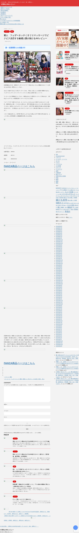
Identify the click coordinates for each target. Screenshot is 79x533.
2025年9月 (59, 245)
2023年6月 (59, 290)
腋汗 (66, 207)
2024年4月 (59, 273)
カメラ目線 (69, 192)
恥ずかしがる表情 (32, 379)
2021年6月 (59, 331)
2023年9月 (59, 285)
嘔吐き (65, 197)
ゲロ (75, 192)
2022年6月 (59, 310)
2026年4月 (59, 233)
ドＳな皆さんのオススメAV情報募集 (10, 20)
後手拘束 (66, 203)
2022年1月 (59, 319)
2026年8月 (59, 226)
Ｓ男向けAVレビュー (8, 4)
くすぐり (6, 377)
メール (6, 410)
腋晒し (63, 207)
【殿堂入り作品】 (5, 9)
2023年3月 (59, 295)
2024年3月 (59, 275)
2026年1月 (59, 238)
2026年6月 (59, 229)
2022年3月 (59, 315)
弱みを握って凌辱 (72, 200)
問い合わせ (3, 19)
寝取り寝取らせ (24, 379)
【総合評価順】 (4, 10)
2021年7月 (59, 329)
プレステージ (74, 196)
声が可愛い (70, 197)
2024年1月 (59, 278)
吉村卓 (61, 197)
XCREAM (64, 188)
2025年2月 (59, 256)
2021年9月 (59, 326)
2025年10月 (59, 243)
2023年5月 (59, 292)
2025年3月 (59, 255)
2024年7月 (59, 268)
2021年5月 (59, 332)
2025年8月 (59, 246)
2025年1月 (59, 258)
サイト (5, 417)
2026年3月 (59, 235)
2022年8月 (59, 307)
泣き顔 (69, 205)
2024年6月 (59, 270)
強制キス (60, 203)
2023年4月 (59, 294)
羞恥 (11, 377)
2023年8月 (59, 287)
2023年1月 (59, 299)
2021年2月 (59, 337)
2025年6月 (59, 250)
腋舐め (69, 207)
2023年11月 (59, 282)
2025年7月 (59, 248)
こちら (70, 217)
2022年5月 (59, 312)
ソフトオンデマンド (68, 194)
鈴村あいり (68, 209)
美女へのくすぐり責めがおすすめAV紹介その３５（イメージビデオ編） (31, 441)
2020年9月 (59, 346)
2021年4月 (59, 334)
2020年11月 (59, 342)
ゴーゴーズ (7, 379)
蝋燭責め (58, 209)
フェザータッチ (15, 379)
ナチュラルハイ (66, 196)
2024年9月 (59, 265)
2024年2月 (59, 277)
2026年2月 (59, 236)
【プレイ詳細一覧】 (5, 17)
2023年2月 (59, 297)
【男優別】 (3, 14)
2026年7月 (59, 228)
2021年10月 (59, 324)
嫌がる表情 (61, 200)
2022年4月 (59, 314)
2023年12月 (59, 280)
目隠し (40, 379)
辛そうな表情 (63, 209)
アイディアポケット (71, 188)
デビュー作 (59, 196)
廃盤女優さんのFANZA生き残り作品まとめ (12, 24)
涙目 (72, 205)
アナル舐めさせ (71, 190)
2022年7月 (59, 309)
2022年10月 (59, 304)
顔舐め (76, 209)
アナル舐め (63, 190)
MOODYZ (59, 188)
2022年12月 (59, 300)
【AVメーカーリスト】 (6, 15)
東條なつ (65, 205)
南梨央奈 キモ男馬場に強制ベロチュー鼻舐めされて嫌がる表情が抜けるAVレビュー (72, 56)
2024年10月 (59, 263)
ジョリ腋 (59, 194)
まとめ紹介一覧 (4, 22)
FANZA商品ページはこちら (19, 166)
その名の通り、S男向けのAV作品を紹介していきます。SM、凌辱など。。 (19, 526)
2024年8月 (59, 267)
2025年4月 (59, 253)
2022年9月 (59, 305)
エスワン (62, 192)
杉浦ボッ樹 (60, 205)
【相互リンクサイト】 (6, 7)
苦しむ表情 (75, 207)
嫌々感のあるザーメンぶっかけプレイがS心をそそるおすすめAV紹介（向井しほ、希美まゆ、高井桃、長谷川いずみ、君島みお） (72, 98)
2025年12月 (59, 240)
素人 (43, 379)
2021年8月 (59, 327)
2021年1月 (59, 339)
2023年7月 (59, 288)
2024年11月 (59, 262)
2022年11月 (59, 302)
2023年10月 (59, 283)
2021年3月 (59, 336)
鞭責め (72, 209)
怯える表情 (71, 203)
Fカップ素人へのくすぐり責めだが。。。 (23, 499)
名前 (5, 404)
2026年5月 (59, 231)
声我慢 (75, 197)
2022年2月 (59, 317)
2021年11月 (59, 322)
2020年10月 (59, 344)
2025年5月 (59, 251)
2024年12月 (59, 260)
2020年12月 (59, 341)
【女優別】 (3, 12)
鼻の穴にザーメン (60, 211)
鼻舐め (67, 211)
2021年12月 (59, 321)
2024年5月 (59, 272)
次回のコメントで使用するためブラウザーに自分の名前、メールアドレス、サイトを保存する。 (27, 425)
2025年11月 (59, 241)
